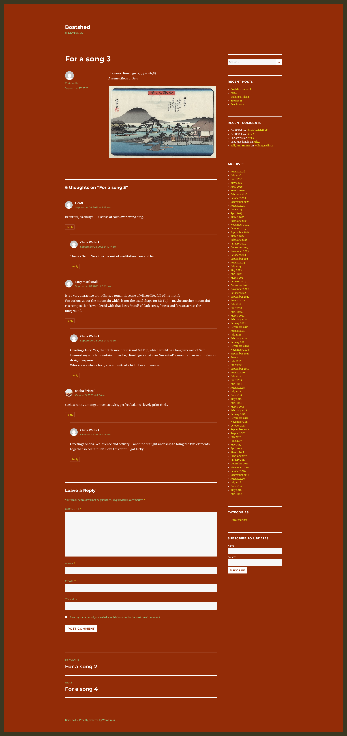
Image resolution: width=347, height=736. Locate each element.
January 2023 (238, 281)
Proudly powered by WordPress (97, 720)
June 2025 (236, 209)
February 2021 (239, 338)
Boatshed (77, 27)
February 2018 (239, 410)
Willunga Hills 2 (240, 96)
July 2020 (236, 361)
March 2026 (238, 190)
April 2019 (236, 384)
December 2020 (240, 346)
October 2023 (238, 255)
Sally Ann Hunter (240, 145)
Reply (70, 227)
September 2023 (240, 258)
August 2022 (238, 300)
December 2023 (240, 247)
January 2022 (238, 323)
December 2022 (240, 285)
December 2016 (240, 463)
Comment (73, 508)
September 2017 (240, 429)
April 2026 (237, 186)
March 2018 (237, 406)
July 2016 (236, 482)
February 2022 (239, 319)
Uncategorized (239, 519)
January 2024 (238, 243)
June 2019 (236, 380)
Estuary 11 (236, 100)
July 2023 (236, 266)
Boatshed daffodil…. (242, 89)
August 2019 (238, 372)
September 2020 (240, 353)
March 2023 (237, 277)
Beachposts (237, 104)
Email (70, 581)
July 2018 (236, 391)
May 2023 (236, 270)
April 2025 (237, 213)
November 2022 (240, 289)
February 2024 (239, 239)
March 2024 (238, 236)
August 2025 (238, 205)
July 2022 (236, 304)
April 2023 (236, 274)
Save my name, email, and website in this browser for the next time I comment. (115, 617)
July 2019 (236, 376)
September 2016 (240, 475)
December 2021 (239, 327)
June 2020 (236, 365)
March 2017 (237, 452)
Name (70, 563)
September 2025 (240, 202)
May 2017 (236, 444)
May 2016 (236, 490)
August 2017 (238, 433)
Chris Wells (71, 83)
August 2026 (238, 171)
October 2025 (238, 198)
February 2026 (239, 194)
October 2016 (238, 471)
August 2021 (238, 330)
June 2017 (236, 440)
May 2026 (236, 183)
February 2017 (239, 456)
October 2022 (238, 293)
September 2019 (240, 368)
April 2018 (236, 402)
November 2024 (240, 224)
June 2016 (236, 486)
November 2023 (240, 251)
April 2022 (237, 311)
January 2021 (238, 342)
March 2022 (238, 315)
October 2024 (238, 228)
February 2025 (239, 220)
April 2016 (236, 493)
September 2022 (240, 296)
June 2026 (236, 179)
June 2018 (236, 395)
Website (71, 598)
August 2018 (238, 387)
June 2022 (236, 308)
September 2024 (240, 232)
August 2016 (238, 478)
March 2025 (238, 217)
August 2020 (238, 357)
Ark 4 (234, 93)
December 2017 (239, 418)
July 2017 (236, 437)
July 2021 (236, 334)
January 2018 (238, 414)
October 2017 (238, 425)
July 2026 (236, 175)
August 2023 (238, 262)
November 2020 (240, 349)
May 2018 (236, 399)
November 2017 (240, 421)
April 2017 (236, 448)
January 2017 (238, 459)
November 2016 (240, 467)
